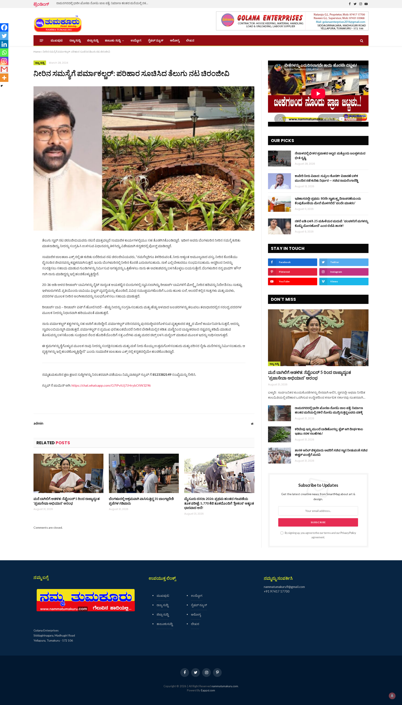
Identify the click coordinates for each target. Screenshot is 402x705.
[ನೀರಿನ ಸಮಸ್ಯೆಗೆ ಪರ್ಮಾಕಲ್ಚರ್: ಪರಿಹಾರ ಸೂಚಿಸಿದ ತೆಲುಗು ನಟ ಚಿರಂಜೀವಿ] (144, 158)
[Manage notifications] (392, 695)
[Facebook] (4, 27)
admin (38, 423)
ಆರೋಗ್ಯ (174, 40)
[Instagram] (4, 61)
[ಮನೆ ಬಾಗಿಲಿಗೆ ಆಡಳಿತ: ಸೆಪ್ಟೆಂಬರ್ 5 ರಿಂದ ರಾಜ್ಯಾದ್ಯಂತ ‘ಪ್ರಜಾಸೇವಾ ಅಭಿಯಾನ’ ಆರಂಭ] (68, 473)
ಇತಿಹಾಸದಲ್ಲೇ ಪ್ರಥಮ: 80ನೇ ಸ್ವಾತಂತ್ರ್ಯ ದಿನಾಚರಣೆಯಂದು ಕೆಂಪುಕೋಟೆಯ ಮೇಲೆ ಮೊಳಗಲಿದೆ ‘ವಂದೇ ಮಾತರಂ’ (328, 200)
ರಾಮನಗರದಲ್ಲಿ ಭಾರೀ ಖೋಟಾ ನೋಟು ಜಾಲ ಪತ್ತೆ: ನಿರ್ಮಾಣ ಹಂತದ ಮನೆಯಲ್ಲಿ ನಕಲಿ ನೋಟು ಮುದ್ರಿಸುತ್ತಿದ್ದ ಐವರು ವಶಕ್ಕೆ (103, 3)
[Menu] (41, 40)
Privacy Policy (348, 533)
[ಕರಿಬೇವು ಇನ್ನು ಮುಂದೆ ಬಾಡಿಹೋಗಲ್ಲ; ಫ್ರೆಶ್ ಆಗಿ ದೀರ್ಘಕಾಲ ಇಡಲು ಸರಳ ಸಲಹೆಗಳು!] (279, 434)
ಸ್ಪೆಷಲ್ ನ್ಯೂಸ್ (155, 40)
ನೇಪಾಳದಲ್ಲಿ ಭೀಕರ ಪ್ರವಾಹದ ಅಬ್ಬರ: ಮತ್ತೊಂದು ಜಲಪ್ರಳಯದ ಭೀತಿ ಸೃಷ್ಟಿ (330, 155)
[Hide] (1, 86)
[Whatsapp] (4, 52)
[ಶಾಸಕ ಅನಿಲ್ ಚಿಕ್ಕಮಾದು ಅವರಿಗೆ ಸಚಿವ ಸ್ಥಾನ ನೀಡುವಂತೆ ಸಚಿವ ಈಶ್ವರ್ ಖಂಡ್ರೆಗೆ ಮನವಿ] (279, 456)
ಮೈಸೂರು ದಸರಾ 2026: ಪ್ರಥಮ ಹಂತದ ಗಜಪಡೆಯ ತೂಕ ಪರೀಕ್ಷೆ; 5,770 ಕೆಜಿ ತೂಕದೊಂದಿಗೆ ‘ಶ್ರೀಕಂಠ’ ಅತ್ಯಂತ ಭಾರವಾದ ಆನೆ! (219, 503)
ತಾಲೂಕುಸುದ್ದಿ (165, 624)
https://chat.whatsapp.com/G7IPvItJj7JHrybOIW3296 (111, 385)
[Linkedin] (4, 44)
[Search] (361, 40)
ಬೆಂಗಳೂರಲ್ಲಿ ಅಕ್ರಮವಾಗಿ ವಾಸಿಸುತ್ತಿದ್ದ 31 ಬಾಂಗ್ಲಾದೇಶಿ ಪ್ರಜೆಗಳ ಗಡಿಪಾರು (141, 501)
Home (37, 51)
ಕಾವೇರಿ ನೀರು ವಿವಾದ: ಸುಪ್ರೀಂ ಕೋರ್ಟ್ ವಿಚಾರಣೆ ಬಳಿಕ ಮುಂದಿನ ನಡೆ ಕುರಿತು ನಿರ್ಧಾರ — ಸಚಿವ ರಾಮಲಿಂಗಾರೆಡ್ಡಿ (326, 178)
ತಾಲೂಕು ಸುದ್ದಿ (112, 40)
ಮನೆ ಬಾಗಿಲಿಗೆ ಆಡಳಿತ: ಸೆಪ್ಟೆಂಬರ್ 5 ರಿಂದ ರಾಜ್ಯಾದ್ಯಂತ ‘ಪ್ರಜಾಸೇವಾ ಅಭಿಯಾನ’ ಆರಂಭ (67, 501)
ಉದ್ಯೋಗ (136, 40)
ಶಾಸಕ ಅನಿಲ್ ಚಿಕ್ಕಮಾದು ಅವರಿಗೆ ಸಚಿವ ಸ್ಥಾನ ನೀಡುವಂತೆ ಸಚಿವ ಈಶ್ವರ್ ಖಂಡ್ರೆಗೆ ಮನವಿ (331, 452)
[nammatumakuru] (58, 21)
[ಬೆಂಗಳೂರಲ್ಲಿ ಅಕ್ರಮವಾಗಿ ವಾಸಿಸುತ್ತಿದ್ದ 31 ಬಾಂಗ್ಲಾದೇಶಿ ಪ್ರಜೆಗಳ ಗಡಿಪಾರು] (144, 473)
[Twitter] (4, 36)
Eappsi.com (208, 690)
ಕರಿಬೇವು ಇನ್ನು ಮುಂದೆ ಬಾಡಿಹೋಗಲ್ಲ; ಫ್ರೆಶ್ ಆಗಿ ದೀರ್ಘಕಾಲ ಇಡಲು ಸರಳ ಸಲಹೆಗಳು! (329, 431)
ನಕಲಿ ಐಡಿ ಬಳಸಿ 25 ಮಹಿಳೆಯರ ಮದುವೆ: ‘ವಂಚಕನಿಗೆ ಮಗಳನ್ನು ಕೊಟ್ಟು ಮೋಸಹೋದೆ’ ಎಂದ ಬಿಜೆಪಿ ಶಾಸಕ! (331, 223)
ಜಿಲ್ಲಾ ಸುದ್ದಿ (92, 40)
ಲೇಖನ (190, 40)
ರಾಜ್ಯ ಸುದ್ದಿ (75, 40)
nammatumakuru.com (224, 686)
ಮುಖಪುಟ (57, 40)
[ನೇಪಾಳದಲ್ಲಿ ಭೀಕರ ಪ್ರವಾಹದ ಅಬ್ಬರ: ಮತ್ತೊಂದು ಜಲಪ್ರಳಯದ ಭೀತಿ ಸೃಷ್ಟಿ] (279, 159)
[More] (4, 78)
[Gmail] (4, 69)
